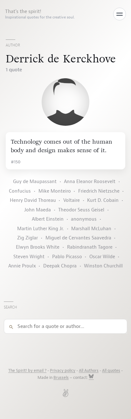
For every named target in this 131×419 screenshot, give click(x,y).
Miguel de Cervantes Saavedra (78, 238)
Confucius (20, 191)
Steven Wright (29, 257)
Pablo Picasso (67, 257)
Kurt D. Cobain (103, 200)
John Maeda (37, 210)
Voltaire (71, 200)
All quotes (111, 370)
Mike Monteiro (54, 191)
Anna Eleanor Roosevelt (89, 182)
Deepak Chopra (60, 266)
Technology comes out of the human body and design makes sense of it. (61, 146)
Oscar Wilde (102, 257)
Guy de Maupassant (35, 182)
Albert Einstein (48, 219)
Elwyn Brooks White (37, 247)
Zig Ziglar (27, 238)
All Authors (89, 370)
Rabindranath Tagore (90, 247)
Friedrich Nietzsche (99, 191)
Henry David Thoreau (33, 200)
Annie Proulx (22, 266)
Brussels (61, 377)
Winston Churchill (103, 266)
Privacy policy (62, 370)
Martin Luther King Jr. (40, 229)
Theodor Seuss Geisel (81, 210)
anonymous (84, 219)
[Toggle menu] (119, 14)
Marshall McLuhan (91, 229)
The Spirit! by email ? (27, 370)
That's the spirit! (40, 14)
